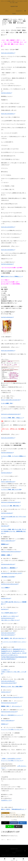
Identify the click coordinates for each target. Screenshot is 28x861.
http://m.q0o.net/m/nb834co (7, 53)
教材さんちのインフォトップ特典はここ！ (11, 276)
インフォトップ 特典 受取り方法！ (10, 505)
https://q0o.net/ (4, 526)
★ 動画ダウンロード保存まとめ (9, 616)
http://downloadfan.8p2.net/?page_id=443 (11, 573)
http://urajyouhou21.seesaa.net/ (8, 702)
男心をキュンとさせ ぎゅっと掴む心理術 (11, 686)
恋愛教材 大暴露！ (6, 555)
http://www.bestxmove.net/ (7, 618)
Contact (14, 852)
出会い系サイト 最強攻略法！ (8, 567)
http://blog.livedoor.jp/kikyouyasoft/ (9, 584)
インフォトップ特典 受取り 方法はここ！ (12, 417)
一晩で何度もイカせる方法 (7, 576)
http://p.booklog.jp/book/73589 (8, 683)
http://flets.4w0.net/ (5, 598)
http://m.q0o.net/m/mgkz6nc (7, 634)
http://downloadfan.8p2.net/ (7, 564)
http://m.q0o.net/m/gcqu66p (7, 632)
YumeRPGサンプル (6, 800)
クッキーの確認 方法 (6, 403)
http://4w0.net (4, 609)
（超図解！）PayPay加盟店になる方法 (10, 758)
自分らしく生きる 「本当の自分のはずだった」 (13, 809)
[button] (18, 826)
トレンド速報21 (5, 587)
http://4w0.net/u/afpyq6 (6, 513)
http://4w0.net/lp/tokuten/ (7, 264)
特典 (12, 816)
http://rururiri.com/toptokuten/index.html (10, 414)
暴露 (8, 816)
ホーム (7, 850)
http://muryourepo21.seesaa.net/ (9, 711)
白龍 (15, 816)
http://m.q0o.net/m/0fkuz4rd (7, 681)
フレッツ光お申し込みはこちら (8, 612)
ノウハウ (13, 812)
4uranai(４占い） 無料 (21, 850)
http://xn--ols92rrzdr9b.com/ (7, 481)
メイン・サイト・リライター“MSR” (9, 814)
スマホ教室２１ (5, 669)
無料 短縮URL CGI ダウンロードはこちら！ (13, 638)
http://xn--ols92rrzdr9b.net (7, 720)
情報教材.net (4, 724)
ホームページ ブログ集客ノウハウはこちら (11, 729)
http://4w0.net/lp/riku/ (6, 93)
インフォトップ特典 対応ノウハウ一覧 (11, 489)
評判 (23, 816)
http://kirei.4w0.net (5, 692)
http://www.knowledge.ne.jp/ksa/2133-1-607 (11, 697)
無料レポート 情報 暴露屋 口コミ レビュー (11, 715)
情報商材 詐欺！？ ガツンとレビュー (11, 706)
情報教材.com (4, 544)
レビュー (19, 814)
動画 (24, 814)
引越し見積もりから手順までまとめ (9, 620)
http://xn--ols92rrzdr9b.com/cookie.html (10, 399)
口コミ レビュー (6, 812)
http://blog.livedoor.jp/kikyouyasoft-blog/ (10, 551)
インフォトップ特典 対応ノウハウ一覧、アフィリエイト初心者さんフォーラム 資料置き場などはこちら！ (13, 531)
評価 (19, 816)
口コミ (4, 816)
